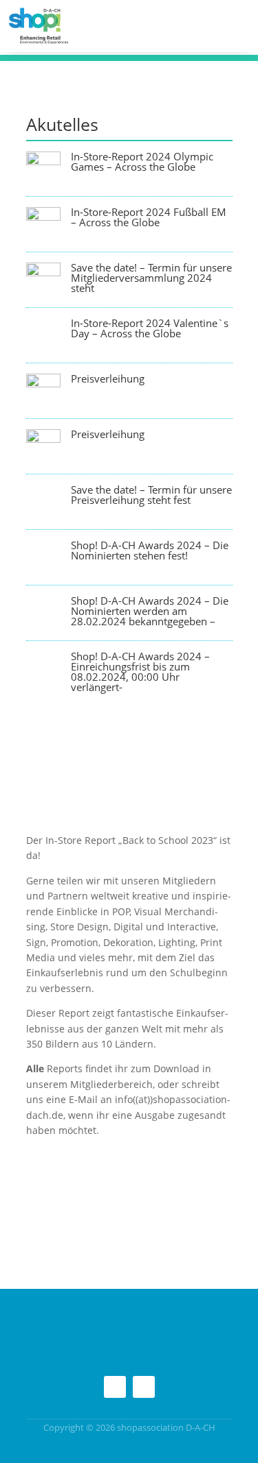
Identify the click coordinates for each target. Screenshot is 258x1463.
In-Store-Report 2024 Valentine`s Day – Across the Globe (149, 328)
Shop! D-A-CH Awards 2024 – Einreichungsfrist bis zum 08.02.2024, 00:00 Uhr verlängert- (140, 671)
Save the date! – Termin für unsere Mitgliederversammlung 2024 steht (151, 278)
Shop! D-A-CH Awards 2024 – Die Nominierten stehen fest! (149, 550)
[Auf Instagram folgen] (115, 1387)
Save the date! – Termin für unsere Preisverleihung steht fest (151, 495)
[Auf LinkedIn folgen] (144, 1387)
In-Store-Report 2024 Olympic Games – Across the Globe (142, 161)
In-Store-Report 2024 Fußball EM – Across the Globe (148, 217)
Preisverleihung (107, 378)
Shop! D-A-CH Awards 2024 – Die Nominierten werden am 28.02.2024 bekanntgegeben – (149, 611)
